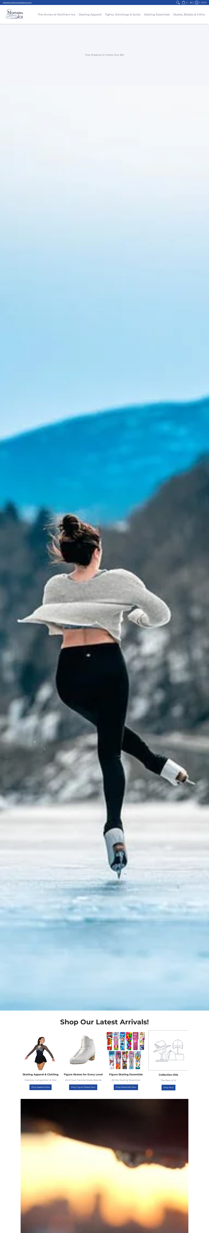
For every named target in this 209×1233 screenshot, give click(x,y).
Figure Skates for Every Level (83, 1074)
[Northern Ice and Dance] (14, 14)
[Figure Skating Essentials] (126, 1050)
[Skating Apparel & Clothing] (40, 1050)
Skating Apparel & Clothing (41, 1074)
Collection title (168, 1074)
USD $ (203, 2)
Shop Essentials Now (126, 1087)
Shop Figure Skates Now (83, 1087)
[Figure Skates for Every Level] (83, 1050)
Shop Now (168, 1087)
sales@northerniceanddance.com (17, 2)
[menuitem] (178, 2)
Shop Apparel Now (40, 1087)
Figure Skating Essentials (126, 1074)
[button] (187, 2)
